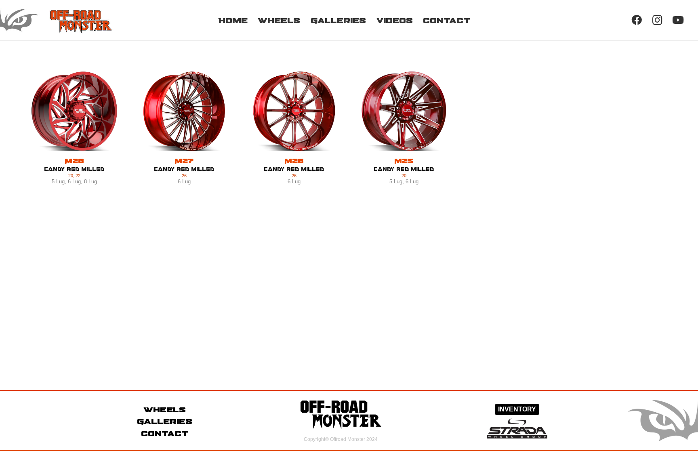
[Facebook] (636, 20)
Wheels (164, 409)
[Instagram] (657, 20)
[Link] (67, 20)
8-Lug (90, 181)
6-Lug (74, 181)
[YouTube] (678, 20)
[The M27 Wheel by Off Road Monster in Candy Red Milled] (184, 111)
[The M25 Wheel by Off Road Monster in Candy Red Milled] (404, 111)
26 (184, 175)
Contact (164, 433)
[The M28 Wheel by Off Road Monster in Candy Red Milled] (74, 111)
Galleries (164, 421)
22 (78, 175)
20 (70, 175)
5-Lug (58, 181)
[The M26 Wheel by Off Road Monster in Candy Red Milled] (294, 111)
